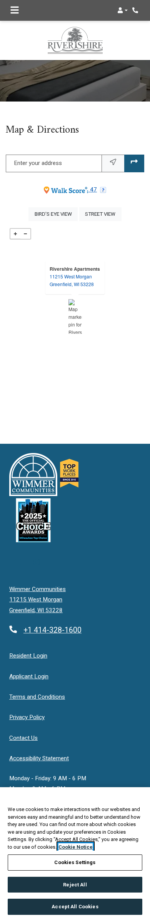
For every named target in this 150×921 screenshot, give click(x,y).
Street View (103, 214)
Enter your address (38, 163)
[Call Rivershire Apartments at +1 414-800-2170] (136, 10)
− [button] (25, 234)
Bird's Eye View (56, 214)
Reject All (75, 885)
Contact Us (23, 737)
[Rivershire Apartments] (75, 316)
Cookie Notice (75, 847)
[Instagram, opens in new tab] (36, 563)
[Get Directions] (134, 163)
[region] (75, 854)
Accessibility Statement (39, 758)
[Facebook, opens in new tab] (18, 563)
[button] (122, 10)
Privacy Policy (27, 717)
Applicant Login (28, 676)
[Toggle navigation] (14, 10)
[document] (75, 316)
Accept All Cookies (75, 906)
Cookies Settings (74, 862)
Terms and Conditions (37, 696)
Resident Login (28, 655)
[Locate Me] (113, 163)
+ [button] (15, 234)
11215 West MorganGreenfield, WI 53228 (72, 280)
